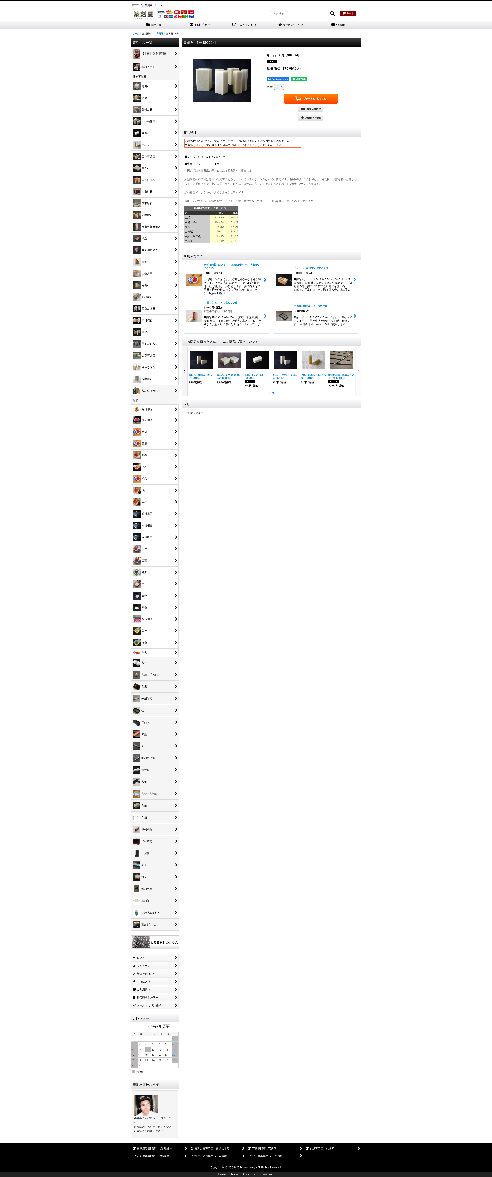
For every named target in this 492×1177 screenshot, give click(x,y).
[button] (310, 118)
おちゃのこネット (240, 1174)
